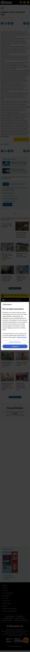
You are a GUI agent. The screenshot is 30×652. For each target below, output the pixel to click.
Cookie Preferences (15, 342)
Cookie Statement (22, 337)
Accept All (15, 346)
